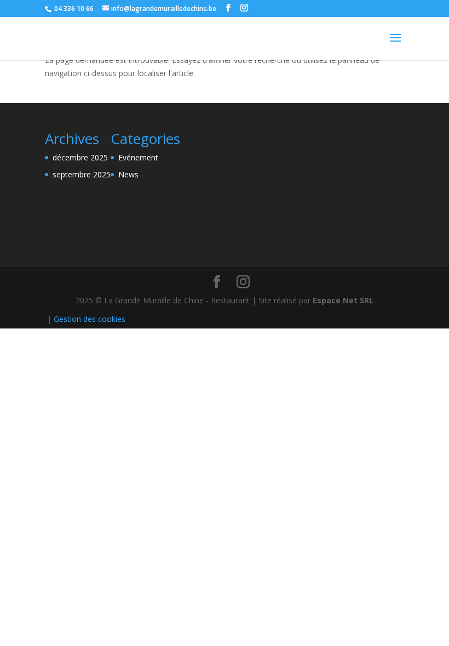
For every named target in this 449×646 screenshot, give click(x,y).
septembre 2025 (82, 174)
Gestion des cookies (89, 319)
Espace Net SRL (343, 300)
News (128, 174)
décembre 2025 (80, 157)
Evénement (138, 157)
